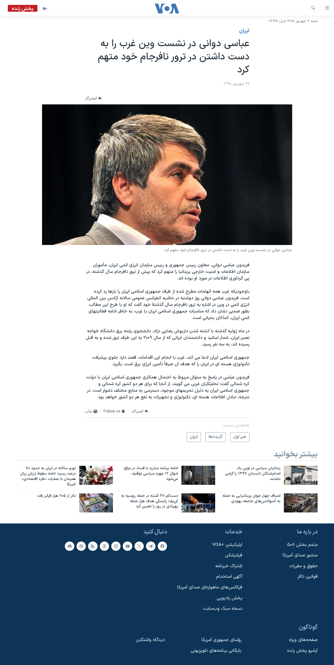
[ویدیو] (44, 8)
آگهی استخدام (229, 577)
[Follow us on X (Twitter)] (139, 546)
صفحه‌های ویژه (303, 640)
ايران (244, 31)
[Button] (93, 98)
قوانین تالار (307, 577)
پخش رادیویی (229, 598)
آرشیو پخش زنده (302, 651)
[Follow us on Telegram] (150, 546)
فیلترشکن (233, 555)
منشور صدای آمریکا (300, 555)
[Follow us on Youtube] (127, 546)
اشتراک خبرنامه (228, 566)
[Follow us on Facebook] (162, 546)
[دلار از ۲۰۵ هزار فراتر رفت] (96, 502)
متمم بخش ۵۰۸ (302, 545)
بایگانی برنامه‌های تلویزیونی (216, 651)
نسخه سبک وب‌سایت (222, 609)
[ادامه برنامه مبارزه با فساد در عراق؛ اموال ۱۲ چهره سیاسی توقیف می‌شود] (198, 475)
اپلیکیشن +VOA (227, 545)
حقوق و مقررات (303, 566)
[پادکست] (81, 546)
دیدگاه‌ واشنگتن (150, 640)
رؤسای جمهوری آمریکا (221, 640)
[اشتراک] (69, 546)
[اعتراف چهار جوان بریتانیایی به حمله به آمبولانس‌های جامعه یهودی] (301, 502)
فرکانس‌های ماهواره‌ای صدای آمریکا (209, 587)
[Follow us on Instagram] (116, 546)
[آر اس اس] (92, 546)
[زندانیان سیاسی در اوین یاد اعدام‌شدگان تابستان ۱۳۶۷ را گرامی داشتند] (301, 475)
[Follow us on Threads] (104, 546)
